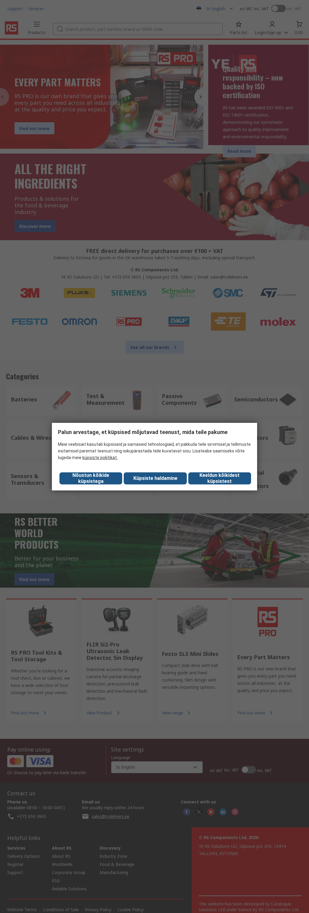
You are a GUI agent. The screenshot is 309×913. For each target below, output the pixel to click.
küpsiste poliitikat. (100, 457)
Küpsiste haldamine (155, 478)
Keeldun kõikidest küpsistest (219, 478)
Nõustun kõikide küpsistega (90, 478)
